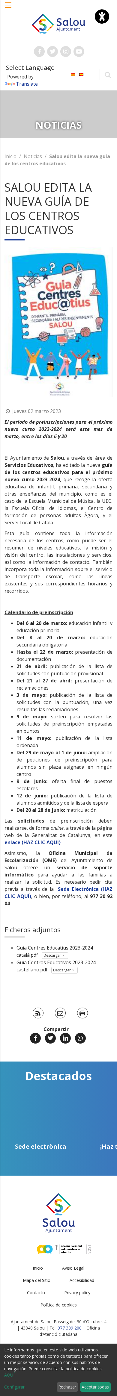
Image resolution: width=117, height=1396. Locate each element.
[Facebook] (35, 1038)
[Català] (73, 74)
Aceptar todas (95, 1387)
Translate (27, 84)
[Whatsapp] (80, 1038)
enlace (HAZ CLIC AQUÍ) (32, 842)
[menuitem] (72, 74)
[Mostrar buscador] (107, 74)
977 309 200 (70, 1328)
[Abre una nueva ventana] (39, 51)
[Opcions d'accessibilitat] (102, 16)
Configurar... (15, 1387)
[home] (58, 23)
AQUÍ (9, 1375)
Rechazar (67, 1387)
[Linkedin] (65, 1038)
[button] (8, 8)
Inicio (10, 156)
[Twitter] (50, 1038)
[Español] (81, 74)
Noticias (33, 156)
